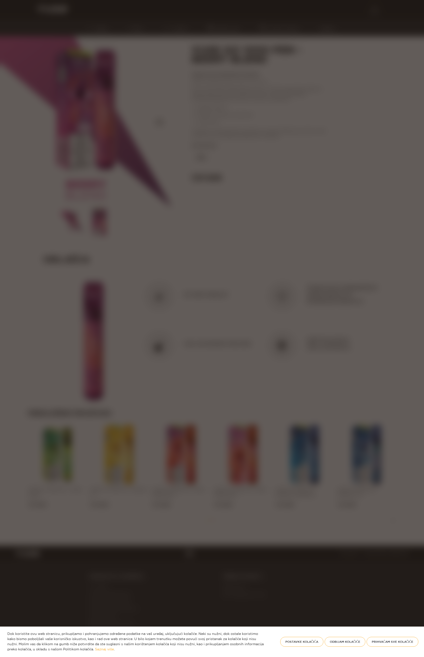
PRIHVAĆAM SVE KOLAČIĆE (392, 641)
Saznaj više (104, 649)
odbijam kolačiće (345, 641)
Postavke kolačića (301, 641)
